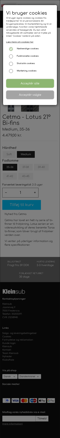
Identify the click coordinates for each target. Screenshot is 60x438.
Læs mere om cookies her (20, 42)
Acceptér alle (30, 83)
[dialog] (30, 219)
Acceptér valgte (30, 94)
